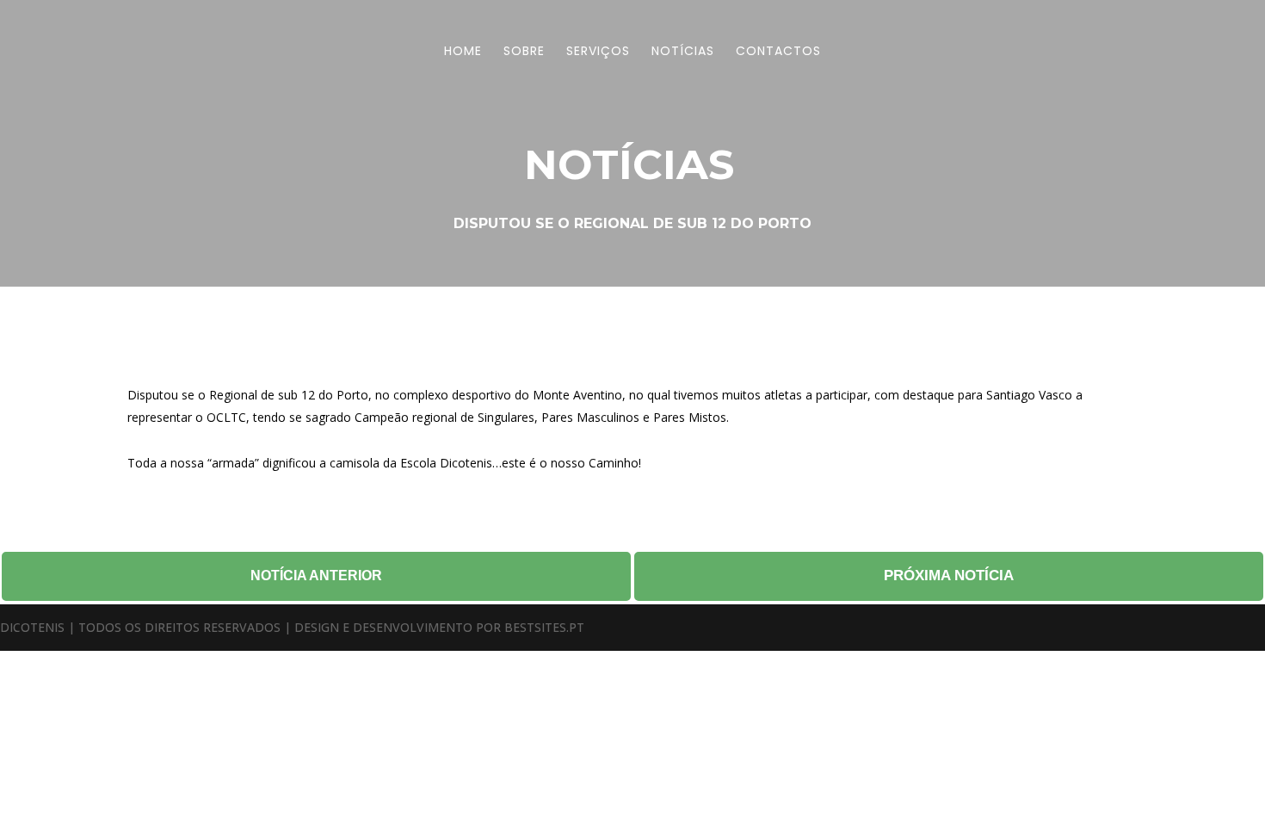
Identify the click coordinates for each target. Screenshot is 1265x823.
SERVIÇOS (598, 52)
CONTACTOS (778, 52)
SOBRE (524, 52)
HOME (463, 52)
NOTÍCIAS (682, 52)
